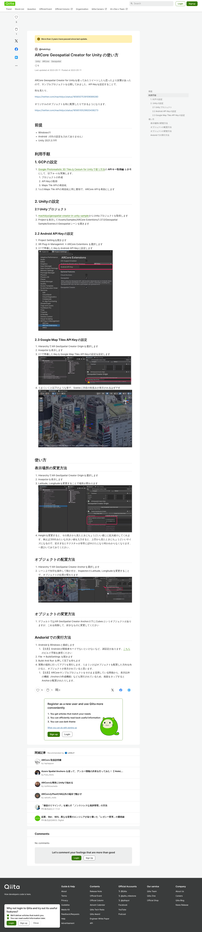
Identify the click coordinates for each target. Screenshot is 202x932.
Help (63, 918)
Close (36, 923)
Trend (9, 9)
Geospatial (56, 61)
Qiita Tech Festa (97, 909)
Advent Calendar (97, 905)
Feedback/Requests (70, 914)
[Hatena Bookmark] (16, 57)
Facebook (122, 905)
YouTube (122, 909)
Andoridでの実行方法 (159, 135)
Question (31, 9)
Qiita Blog (180, 900)
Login (180, 3)
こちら (126, 648)
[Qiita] (9, 4)
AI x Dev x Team (119, 9)
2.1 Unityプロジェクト (162, 107)
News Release (182, 905)
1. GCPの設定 (156, 99)
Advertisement (67, 923)
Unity (38, 61)
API (91, 923)
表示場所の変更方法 (159, 123)
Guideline (65, 905)
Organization (82, 9)
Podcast (122, 914)
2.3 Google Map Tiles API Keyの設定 (168, 115)
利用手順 (152, 95)
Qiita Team (152, 891)
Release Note (96, 891)
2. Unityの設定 (156, 103)
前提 (150, 91)
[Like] (16, 17)
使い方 (151, 119)
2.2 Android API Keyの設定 (164, 111)
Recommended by (56, 753)
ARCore (45, 61)
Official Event (45, 9)
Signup (192, 3)
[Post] (16, 41)
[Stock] (16, 29)
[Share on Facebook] (16, 49)
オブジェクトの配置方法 (161, 127)
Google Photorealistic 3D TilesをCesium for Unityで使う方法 (71, 169)
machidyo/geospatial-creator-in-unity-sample (63, 215)
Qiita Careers (99, 9)
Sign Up (89, 858)
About (64, 891)
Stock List (19, 9)
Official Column (64, 9)
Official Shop (153, 900)
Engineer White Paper (99, 918)
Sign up (23, 923)
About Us (180, 891)
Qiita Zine (151, 896)
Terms (64, 896)
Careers (179, 896)
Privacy (64, 900)
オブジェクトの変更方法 (161, 131)
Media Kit (65, 909)
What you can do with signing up (62, 727)
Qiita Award (95, 914)
